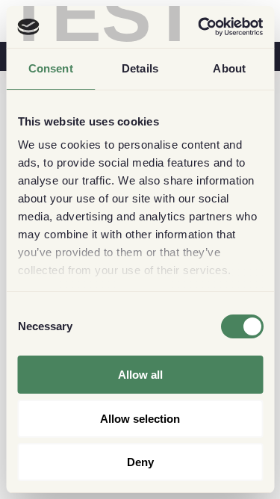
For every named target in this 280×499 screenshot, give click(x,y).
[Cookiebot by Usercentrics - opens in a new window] (199, 27)
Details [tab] (140, 68)
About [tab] (229, 68)
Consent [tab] (50, 68)
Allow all (140, 374)
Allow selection (140, 418)
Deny (140, 462)
